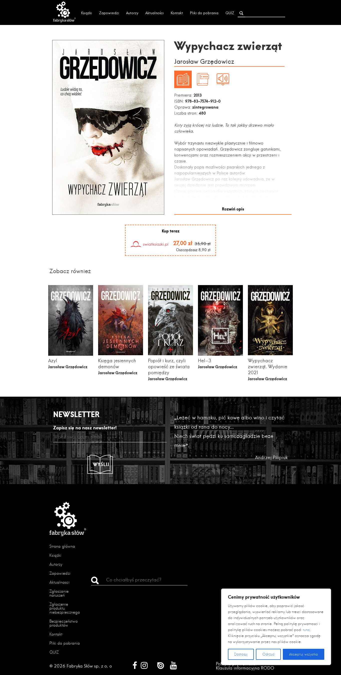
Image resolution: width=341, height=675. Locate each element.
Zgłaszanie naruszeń (59, 593)
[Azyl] (70, 355)
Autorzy (132, 13)
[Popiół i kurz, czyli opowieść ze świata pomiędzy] (170, 353)
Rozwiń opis (233, 208)
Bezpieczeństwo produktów (63, 623)
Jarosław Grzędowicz (204, 61)
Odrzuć (268, 654)
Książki (86, 13)
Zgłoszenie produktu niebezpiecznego (64, 608)
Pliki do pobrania (204, 13)
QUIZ (229, 13)
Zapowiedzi (109, 13)
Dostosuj (241, 654)
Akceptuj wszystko (303, 654)
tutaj (306, 630)
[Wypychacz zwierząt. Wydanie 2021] (270, 353)
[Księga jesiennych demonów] (120, 353)
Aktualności (154, 13)
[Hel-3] (220, 355)
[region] (276, 627)
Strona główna (62, 546)
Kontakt (177, 13)
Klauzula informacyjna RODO (245, 668)
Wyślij (101, 464)
